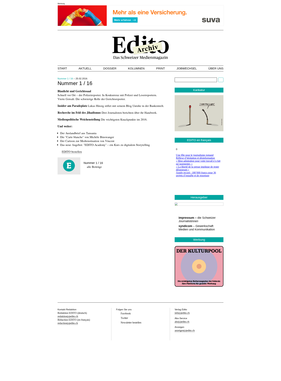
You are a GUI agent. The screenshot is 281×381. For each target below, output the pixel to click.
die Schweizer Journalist (197, 219)
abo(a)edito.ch (182, 321)
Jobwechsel (187, 68)
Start (62, 68)
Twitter (124, 318)
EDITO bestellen (72, 152)
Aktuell (85, 68)
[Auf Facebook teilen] (61, 184)
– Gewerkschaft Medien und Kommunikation (197, 227)
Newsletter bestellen (131, 322)
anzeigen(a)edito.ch (185, 330)
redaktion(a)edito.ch (68, 316)
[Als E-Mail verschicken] (83, 184)
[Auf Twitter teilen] (72, 184)
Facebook (126, 313)
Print (160, 68)
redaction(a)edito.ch (68, 323)
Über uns (215, 68)
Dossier (109, 68)
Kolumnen (136, 68)
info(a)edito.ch (182, 313)
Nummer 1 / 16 (65, 78)
